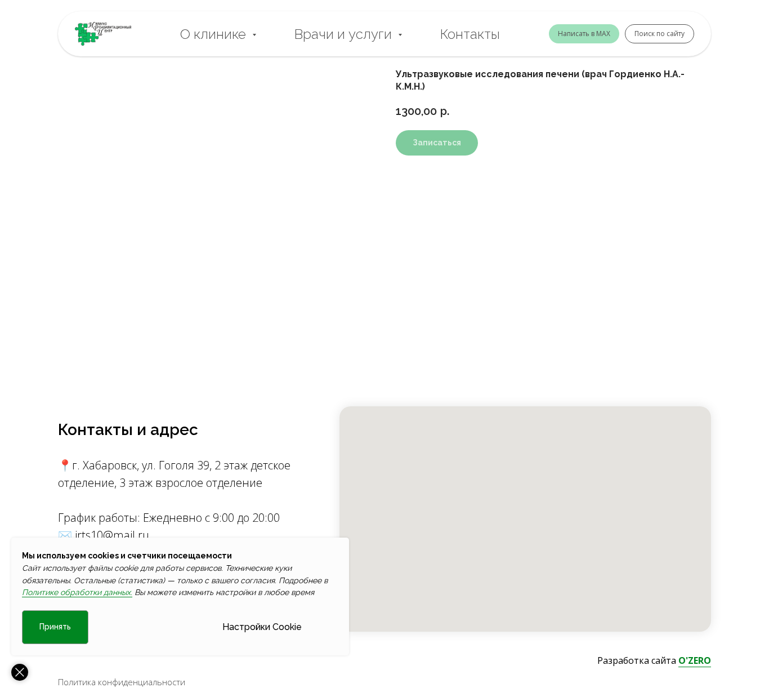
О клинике (214, 34)
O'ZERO (694, 660)
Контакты (470, 34)
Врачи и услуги (344, 34)
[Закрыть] (19, 672)
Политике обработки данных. (77, 592)
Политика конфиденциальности (121, 681)
